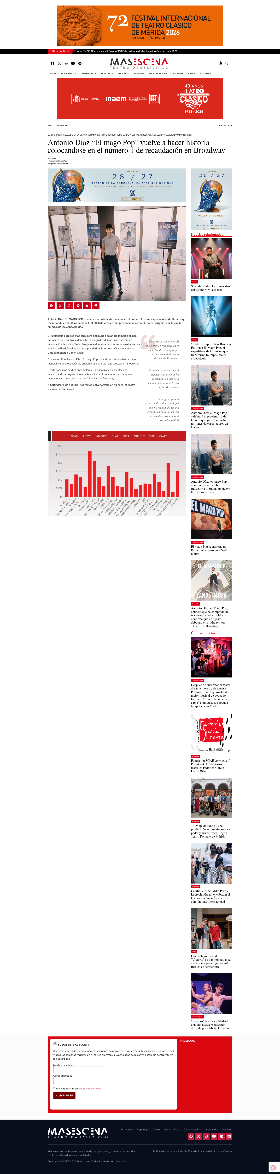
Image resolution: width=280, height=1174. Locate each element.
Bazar (191, 73)
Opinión (195, 282)
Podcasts (123, 73)
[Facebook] (52, 63)
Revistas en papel (158, 73)
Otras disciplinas (197, 408)
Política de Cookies (221, 1151)
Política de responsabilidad (168, 1151)
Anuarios (139, 73)
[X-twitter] (59, 63)
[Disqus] (117, 574)
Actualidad (195, 604)
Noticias (105, 73)
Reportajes (87, 73)
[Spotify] (79, 63)
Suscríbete (205, 73)
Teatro (194, 952)
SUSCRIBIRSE (64, 1095)
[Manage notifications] (273, 1167)
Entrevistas (67, 73)
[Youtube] (73, 63)
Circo (177, 1129)
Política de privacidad (90, 1088)
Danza (167, 1129)
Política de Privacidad (197, 1151)
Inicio (53, 73)
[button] (226, 63)
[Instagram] (66, 63)
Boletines (178, 73)
